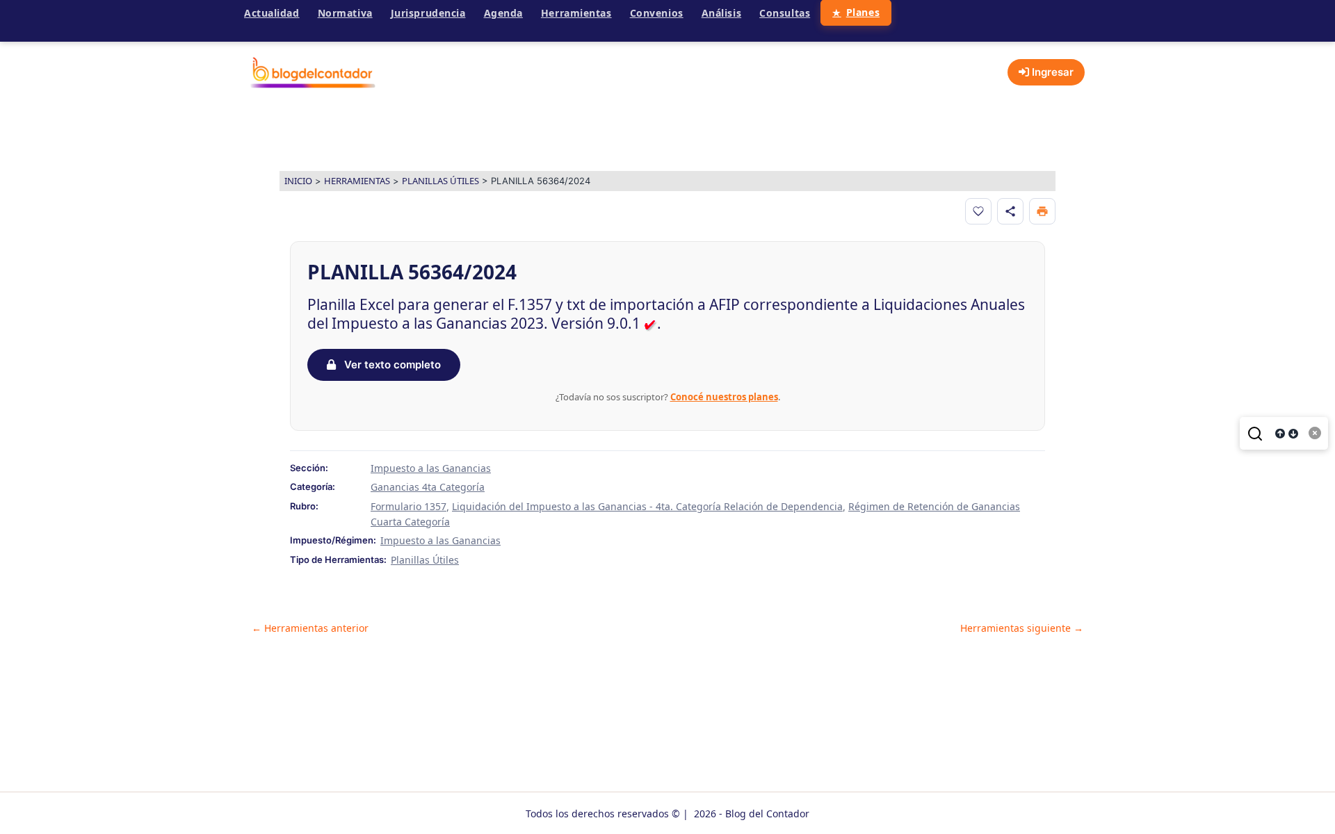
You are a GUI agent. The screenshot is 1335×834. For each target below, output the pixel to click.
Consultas (784, 12)
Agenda (503, 12)
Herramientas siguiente (1021, 628)
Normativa (345, 12)
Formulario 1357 (408, 506)
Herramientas (576, 12)
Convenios (656, 12)
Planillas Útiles (440, 180)
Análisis (721, 12)
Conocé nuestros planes (724, 397)
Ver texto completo (391, 364)
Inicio (298, 180)
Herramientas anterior (310, 628)
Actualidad (272, 12)
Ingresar (1051, 72)
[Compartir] (1010, 211)
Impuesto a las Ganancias (431, 468)
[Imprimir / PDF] (1042, 211)
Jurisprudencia (428, 12)
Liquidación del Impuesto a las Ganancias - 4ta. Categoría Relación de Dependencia (647, 506)
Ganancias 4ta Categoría (428, 486)
